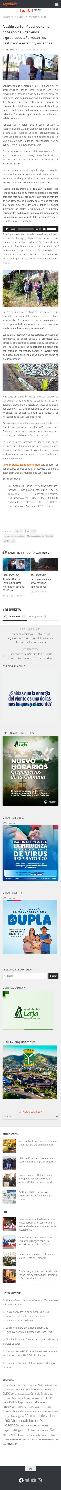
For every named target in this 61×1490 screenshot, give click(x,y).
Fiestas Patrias (31, 1407)
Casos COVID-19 (16, 1389)
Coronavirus (31, 1398)
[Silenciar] (44, 229)
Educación (40, 1402)
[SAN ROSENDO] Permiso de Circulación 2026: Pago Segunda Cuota (35, 1196)
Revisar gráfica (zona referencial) (21, 464)
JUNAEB (55, 1411)
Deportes (28, 1402)
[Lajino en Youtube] (33, 1480)
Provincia (44, 1426)
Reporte (39, 1430)
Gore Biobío (27, 1411)
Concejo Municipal (41, 1394)
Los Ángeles (17, 1416)
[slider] (52, 229)
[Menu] (57, 4)
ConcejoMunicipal (13, 1398)
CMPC (7, 1394)
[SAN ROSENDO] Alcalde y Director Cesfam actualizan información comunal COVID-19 (14, 583)
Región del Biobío (25, 1430)
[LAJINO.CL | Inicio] (12, 4)
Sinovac (41, 1440)
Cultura (6, 1403)
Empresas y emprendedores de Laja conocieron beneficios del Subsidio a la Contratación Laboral (37, 1275)
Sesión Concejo (30, 1439)
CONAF (14, 1394)
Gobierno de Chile (45, 1407)
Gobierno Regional (12, 1411)
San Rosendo (38, 17)
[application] (30, 229)
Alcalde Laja (42, 1385)
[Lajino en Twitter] (27, 1480)
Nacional (22, 1425)
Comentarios (16, 616)
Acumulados (16, 1385)
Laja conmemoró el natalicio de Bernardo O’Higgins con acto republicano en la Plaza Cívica (35, 1241)
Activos (6, 1385)
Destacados (9, 17)
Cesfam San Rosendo (46, 1389)
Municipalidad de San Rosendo (40, 536)
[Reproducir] (7, 229)
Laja (7, 1416)
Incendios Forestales (41, 1411)
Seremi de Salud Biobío (42, 1435)
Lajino (10, 49)
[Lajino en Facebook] (21, 1480)
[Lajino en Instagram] (39, 1480)
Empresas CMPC (13, 1407)
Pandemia (34, 1425)
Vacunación (12, 1444)
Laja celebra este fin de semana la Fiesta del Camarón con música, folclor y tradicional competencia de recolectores (27, 1316)
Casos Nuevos (31, 1389)
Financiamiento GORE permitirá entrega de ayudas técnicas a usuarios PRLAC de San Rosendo (35, 1179)
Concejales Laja (24, 1394)
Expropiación (30, 531)
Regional (9, 1430)
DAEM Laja (16, 1402)
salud (46, 1430)
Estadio (19, 531)
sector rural (23, 1435)
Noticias (23, 17)
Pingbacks (39, 616)
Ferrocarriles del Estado (14, 536)
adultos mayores (29, 1385)
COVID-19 (46, 1398)
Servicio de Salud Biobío (13, 1440)
